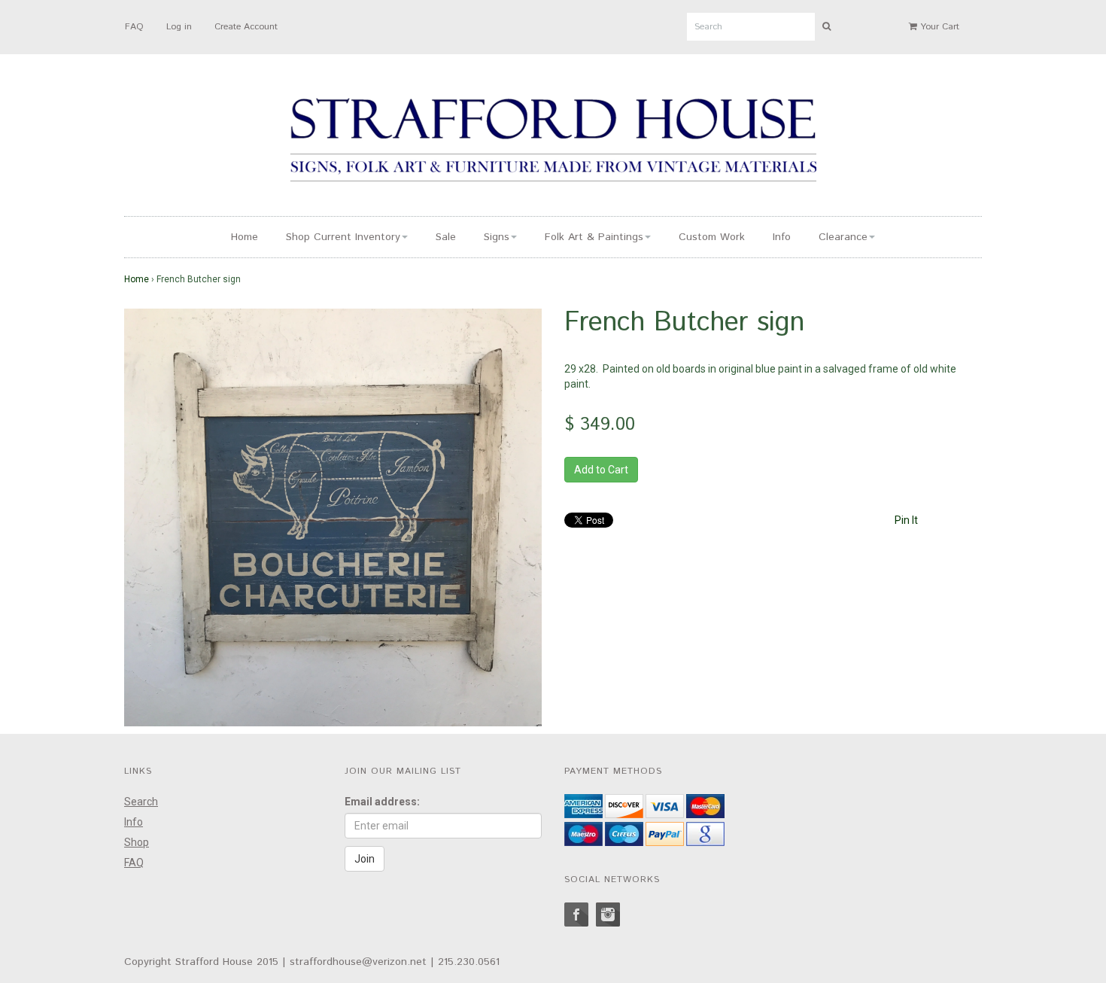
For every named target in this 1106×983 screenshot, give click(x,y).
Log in (179, 26)
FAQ (134, 26)
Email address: (382, 802)
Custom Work (712, 237)
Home (244, 237)
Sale (446, 237)
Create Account (246, 26)
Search (141, 802)
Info (782, 237)
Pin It (906, 520)
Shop (136, 842)
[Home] (553, 142)
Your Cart (938, 26)
